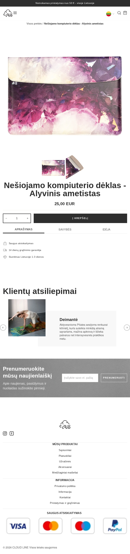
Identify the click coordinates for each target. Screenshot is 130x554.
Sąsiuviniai (65, 450)
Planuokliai (65, 455)
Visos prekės (34, 23)
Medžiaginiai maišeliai (65, 472)
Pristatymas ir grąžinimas (65, 502)
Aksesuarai (65, 467)
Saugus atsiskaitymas (64, 513)
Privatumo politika (65, 486)
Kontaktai (65, 497)
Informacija (65, 491)
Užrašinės (65, 461)
